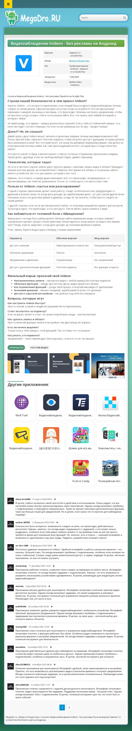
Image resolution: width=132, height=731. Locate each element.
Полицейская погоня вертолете (110, 481)
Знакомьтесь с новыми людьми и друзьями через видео (110, 448)
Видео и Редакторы (79, 60)
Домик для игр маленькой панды (81, 448)
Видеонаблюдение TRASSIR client (81, 415)
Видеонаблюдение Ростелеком (51, 415)
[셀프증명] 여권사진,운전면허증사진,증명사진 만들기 (51, 448)
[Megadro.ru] (36, 18)
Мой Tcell (22, 415)
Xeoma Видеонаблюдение (110, 415)
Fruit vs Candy (80, 481)
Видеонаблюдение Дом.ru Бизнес (21, 448)
